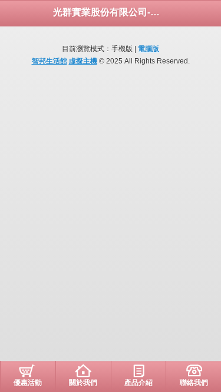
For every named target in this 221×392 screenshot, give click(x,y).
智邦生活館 (49, 61)
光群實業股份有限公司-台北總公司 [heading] (110, 12)
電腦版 (148, 49)
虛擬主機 (83, 61)
